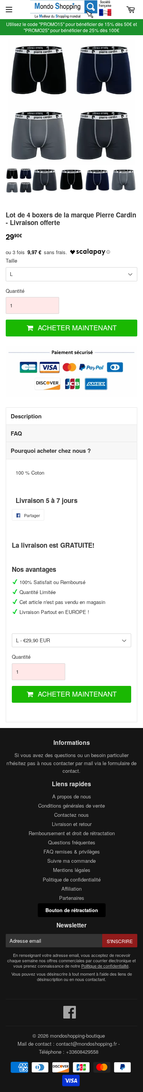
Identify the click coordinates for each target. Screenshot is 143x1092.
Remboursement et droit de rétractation (72, 833)
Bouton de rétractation (71, 910)
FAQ (16, 433)
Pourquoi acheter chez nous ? (51, 450)
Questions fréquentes (71, 842)
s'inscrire (120, 941)
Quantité (15, 290)
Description (26, 416)
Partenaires (71, 897)
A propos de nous (71, 796)
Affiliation (71, 888)
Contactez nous (71, 814)
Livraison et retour (72, 824)
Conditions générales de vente (71, 805)
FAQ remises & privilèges (71, 851)
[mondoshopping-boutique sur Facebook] (70, 1015)
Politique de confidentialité (72, 879)
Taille (11, 260)
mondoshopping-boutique (77, 1035)
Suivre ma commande (71, 860)
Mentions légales (71, 869)
